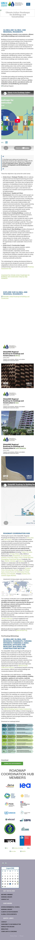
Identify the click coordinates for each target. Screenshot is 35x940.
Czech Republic (11, 573)
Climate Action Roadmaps (9, 911)
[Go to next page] (17, 869)
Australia (24, 573)
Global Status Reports (9, 914)
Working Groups (6, 897)
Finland (26, 572)
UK (24, 570)
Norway (3, 573)
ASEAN (7, 561)
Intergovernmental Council (10, 907)
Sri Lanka (29, 552)
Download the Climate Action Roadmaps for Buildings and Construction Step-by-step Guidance (15, 276)
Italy (12, 570)
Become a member (7, 894)
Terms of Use (13, 936)
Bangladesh (16, 555)
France (12, 572)
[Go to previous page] (3, 869)
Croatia (16, 570)
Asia (32, 537)
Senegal (12, 554)
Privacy (21, 936)
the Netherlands (19, 572)
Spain (3, 572)
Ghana (17, 554)
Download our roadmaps (12, 763)
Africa (28, 537)
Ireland (7, 572)
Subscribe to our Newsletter (11, 924)
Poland (27, 570)
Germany (8, 570)
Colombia (12, 561)
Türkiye (23, 552)
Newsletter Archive (7, 926)
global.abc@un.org (21, 630)
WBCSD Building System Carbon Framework (17, 709)
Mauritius (13, 575)
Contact (4, 921)
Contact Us (5, 899)
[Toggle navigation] (28, 4)
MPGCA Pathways (7, 618)
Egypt (8, 575)
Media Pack (4, 929)
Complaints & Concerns (9, 931)
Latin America (8, 539)
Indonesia (21, 561)
